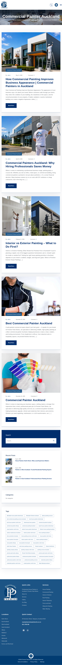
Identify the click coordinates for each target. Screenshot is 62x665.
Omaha (3, 635)
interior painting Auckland (41, 539)
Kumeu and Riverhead (7, 643)
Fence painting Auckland (44, 532)
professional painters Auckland (29, 556)
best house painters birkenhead (36, 519)
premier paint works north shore (46, 553)
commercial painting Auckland (28, 525)
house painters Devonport (12, 539)
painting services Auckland (43, 549)
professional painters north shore (14, 560)
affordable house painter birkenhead (15, 515)
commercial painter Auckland (45, 522)
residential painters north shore (14, 563)
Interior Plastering (47, 600)
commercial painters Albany (13, 525)
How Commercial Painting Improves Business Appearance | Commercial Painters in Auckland (30, 83)
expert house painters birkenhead (46, 525)
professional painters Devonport (46, 556)
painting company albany (12, 549)
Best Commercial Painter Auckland (29, 323)
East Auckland (5, 621)
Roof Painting (46, 597)
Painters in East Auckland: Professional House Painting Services (33, 478)
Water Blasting (46, 608)
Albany (3, 630)
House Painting (46, 589)
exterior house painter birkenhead (29, 529)
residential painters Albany (46, 560)
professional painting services (31, 560)
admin (9, 75)
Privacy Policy (33, 661)
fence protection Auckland (12, 536)
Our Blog (24, 602)
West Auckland (5, 624)
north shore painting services (25, 546)
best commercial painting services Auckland (16, 519)
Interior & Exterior (47, 595)
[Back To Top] (31, 656)
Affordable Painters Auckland (32, 515)
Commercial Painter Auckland (14, 70)
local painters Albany (11, 542)
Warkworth (4, 638)
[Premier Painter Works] (4, 5)
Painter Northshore (50, 546)
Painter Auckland (39, 546)
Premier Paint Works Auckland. (28, 553)
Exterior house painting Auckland (47, 529)
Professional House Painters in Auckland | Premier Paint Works (23, 20)
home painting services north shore (29, 536)
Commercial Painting (48, 592)
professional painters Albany (13, 556)
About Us (24, 594)
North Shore (5, 618)
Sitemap (42, 661)
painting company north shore (27, 549)
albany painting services (47, 515)
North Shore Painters (11, 546)
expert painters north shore (13, 529)
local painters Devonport (24, 542)
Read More (11, 105)
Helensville (4, 641)
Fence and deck (47, 603)
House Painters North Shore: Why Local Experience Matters (32, 460)
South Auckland (6, 627)
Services (24, 596)
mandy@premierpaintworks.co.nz (31, 622)
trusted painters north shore (30, 563)
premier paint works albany (13, 553)
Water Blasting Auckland (44, 563)
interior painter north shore (27, 539)
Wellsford (4, 632)
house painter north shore (45, 536)
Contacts (24, 605)
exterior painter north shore (30, 532)
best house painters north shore (14, 522)
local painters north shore (38, 542)
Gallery (24, 599)
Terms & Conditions (23, 661)
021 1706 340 (25, 624)
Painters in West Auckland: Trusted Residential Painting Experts (33, 469)
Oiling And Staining (47, 606)
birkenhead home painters (30, 522)
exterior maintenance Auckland (13, 532)
